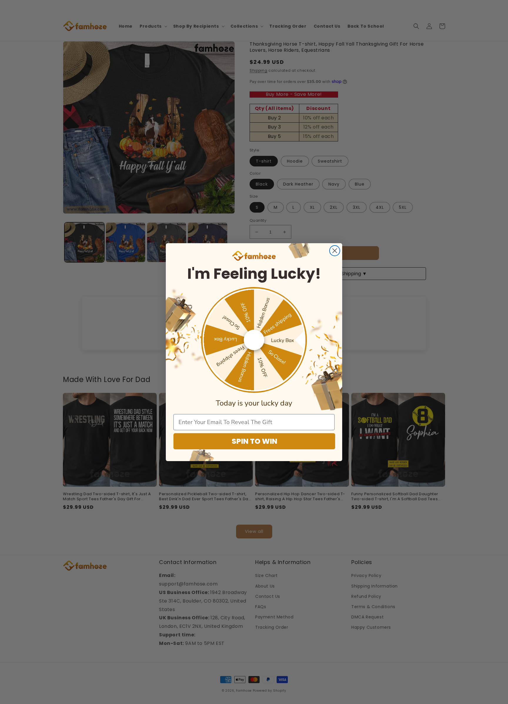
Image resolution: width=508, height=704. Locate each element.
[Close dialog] (335, 251)
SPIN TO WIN (254, 441)
